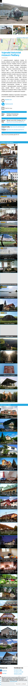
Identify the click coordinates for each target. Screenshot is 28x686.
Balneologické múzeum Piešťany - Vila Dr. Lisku (9, 155)
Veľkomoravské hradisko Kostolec (9, 233)
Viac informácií (13, 681)
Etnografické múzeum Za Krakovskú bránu (9, 284)
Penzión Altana (9, 520)
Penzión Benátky (9, 429)
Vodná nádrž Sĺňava (9, 297)
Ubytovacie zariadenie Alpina (9, 493)
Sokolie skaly (9, 349)
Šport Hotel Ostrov (9, 609)
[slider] (4, 57)
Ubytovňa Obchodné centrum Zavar (9, 559)
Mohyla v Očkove (9, 388)
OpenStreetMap (20, 49)
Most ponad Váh (9, 362)
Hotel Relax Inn (9, 648)
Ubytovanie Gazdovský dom (9, 661)
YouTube (4, 673)
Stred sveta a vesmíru (9, 375)
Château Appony (9, 546)
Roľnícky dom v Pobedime (9, 271)
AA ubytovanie (9, 467)
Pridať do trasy (8, 108)
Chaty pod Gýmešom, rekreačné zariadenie (9, 584)
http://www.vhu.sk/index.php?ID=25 (15, 122)
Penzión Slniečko (9, 507)
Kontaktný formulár (18, 672)
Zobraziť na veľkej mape (22, 37)
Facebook (4, 670)
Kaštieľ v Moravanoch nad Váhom (9, 181)
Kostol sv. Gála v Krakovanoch (9, 310)
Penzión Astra (9, 416)
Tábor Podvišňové (9, 530)
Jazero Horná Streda (9, 245)
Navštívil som (8, 99)
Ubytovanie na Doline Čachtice (9, 481)
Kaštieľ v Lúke (9, 336)
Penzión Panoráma (9, 570)
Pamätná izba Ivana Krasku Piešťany (9, 220)
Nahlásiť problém (18, 673)
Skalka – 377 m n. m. (9, 258)
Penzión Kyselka (9, 597)
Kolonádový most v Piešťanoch (9, 207)
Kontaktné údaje (18, 670)
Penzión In (9, 623)
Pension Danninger (9, 441)
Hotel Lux (9, 455)
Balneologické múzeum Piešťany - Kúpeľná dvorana (9, 168)
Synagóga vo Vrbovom (9, 401)
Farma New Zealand (9, 323)
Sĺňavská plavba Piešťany (9, 194)
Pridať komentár (9, 104)
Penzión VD (9, 636)
